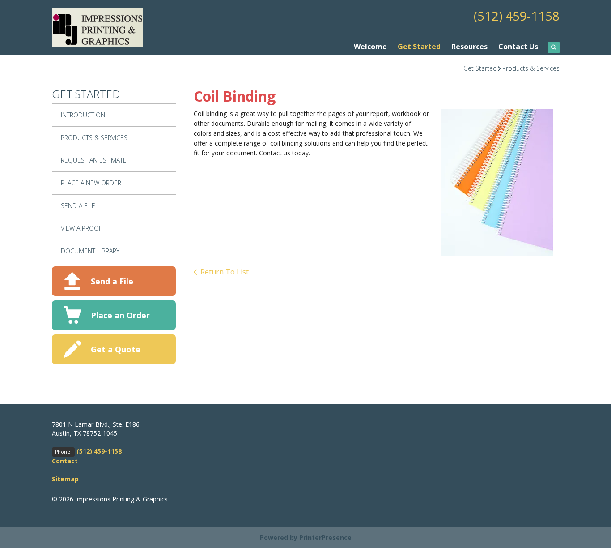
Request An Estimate (94, 160)
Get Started (419, 46)
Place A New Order (91, 183)
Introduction (83, 115)
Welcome (370, 46)
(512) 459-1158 (517, 15)
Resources (469, 46)
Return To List (224, 272)
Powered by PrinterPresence (306, 537)
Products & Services (531, 68)
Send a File (112, 281)
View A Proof (81, 228)
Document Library (90, 251)
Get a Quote (115, 349)
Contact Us (518, 46)
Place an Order (120, 315)
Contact (65, 461)
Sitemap (65, 479)
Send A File (78, 205)
